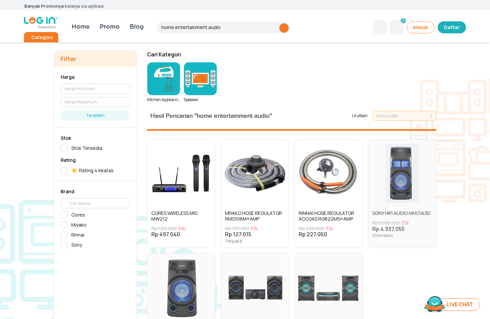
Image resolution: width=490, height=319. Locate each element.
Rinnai (77, 235)
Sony (76, 245)
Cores (78, 215)
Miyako (79, 225)
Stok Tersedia (86, 148)
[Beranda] (40, 23)
